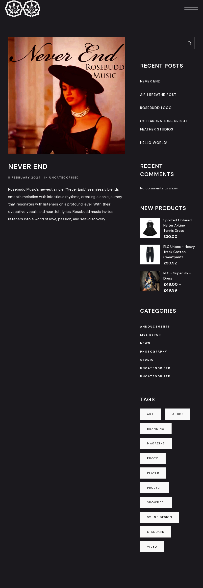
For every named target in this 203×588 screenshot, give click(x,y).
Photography (153, 351)
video (152, 546)
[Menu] (184, 8)
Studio (147, 359)
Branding (156, 429)
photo (153, 458)
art (150, 414)
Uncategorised (64, 177)
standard (155, 532)
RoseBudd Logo (156, 107)
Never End (28, 166)
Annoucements (155, 326)
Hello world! (153, 142)
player (153, 473)
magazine (156, 443)
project (154, 487)
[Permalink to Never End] (66, 95)
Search (189, 43)
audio (177, 414)
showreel (156, 502)
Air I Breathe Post (158, 94)
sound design (159, 517)
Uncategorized (155, 376)
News (145, 343)
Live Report (151, 334)
